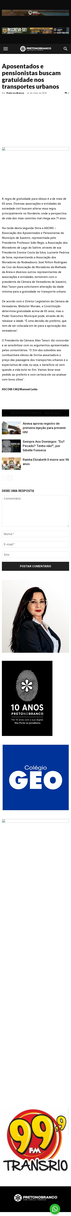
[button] (65, 49)
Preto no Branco (15, 93)
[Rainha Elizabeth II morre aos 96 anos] (11, 464)
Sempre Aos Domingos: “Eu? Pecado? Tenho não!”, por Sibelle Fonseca (44, 446)
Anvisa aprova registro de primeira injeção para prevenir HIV (44, 428)
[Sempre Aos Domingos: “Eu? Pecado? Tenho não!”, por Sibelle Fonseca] (11, 445)
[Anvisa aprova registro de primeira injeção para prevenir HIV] (11, 427)
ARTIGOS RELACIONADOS (25, 413)
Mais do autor (52, 413)
